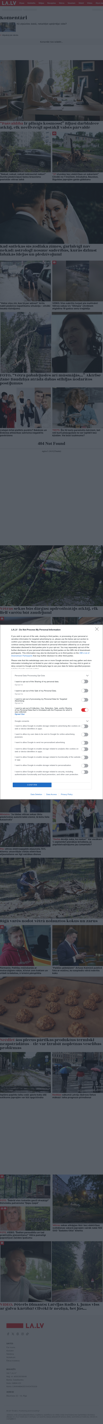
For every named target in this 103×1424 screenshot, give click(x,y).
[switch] (84, 681)
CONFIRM (32, 785)
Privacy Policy (67, 794)
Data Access (51, 794)
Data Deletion (36, 794)
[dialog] (51, 712)
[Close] (97, 629)
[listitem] (51, 675)
